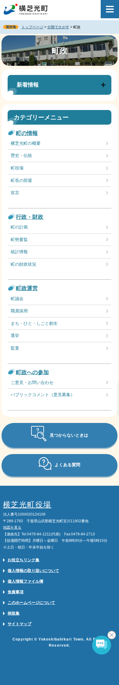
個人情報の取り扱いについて (33, 570)
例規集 (14, 613)
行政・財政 (29, 217)
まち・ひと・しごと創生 (34, 323)
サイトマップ (19, 624)
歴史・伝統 (21, 155)
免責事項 (15, 592)
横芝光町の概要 (26, 143)
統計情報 (19, 251)
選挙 (15, 335)
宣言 (15, 192)
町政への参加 (32, 372)
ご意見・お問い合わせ (32, 382)
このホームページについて (31, 602)
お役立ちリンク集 (23, 560)
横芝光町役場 (27, 504)
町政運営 (27, 288)
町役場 (17, 167)
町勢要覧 (19, 239)
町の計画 (19, 227)
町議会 (17, 298)
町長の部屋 (21, 180)
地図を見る (12, 527)
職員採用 (19, 310)
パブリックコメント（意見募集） (43, 394)
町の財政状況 (23, 264)
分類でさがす (58, 27)
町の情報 (27, 133)
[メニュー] (110, 9)
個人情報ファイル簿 (25, 581)
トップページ (32, 27)
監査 (15, 348)
